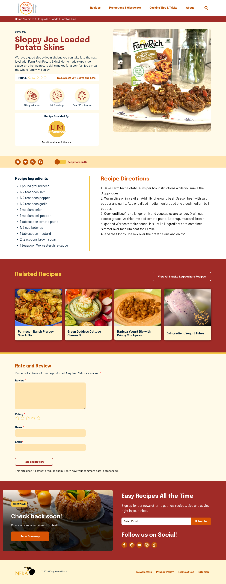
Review (20, 380)
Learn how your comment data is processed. (91, 470)
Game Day (20, 31)
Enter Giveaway (30, 536)
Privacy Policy (165, 571)
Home (18, 19)
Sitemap (203, 571)
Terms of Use (186, 571)
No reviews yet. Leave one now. (76, 77)
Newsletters (144, 571)
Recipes (29, 19)
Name (19, 427)
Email (19, 441)
